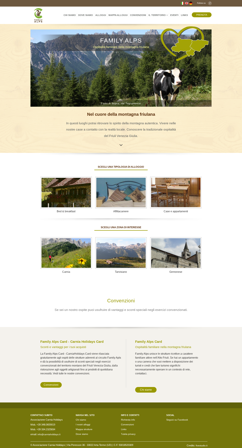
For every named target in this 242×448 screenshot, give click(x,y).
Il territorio (157, 15)
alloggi (100, 15)
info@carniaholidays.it (49, 434)
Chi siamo (70, 15)
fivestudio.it (201, 445)
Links (123, 429)
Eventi (174, 15)
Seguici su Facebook (177, 419)
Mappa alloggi (118, 15)
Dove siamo (85, 15)
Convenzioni (138, 15)
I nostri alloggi (83, 424)
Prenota (201, 14)
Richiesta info (128, 419)
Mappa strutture (84, 429)
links (184, 15)
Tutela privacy (128, 434)
